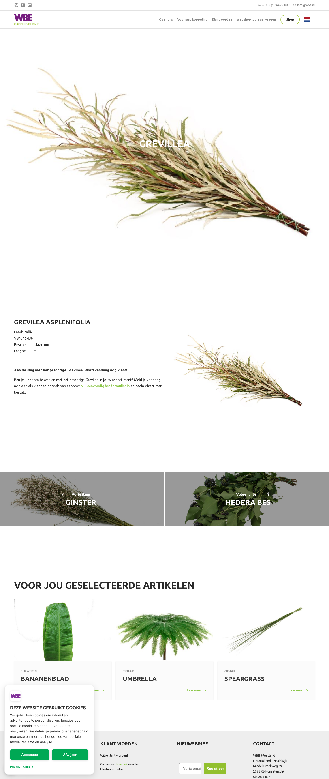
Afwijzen (70, 755)
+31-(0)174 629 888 (276, 5)
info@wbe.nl (306, 5)
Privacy (15, 766)
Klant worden (222, 19)
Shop (290, 19)
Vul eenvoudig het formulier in (105, 386)
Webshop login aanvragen (256, 19)
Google (28, 766)
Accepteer (29, 755)
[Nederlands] (308, 19)
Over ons (166, 19)
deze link (121, 764)
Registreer (215, 768)
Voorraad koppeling (192, 19)
